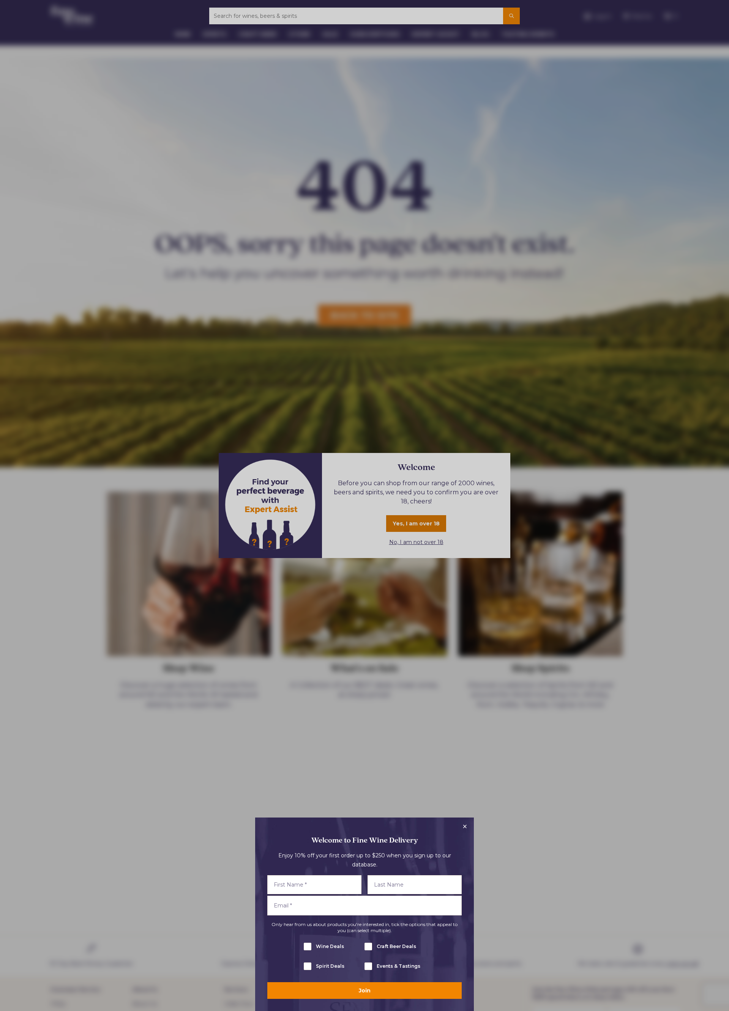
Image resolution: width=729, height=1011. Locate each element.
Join (365, 990)
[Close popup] (465, 827)
